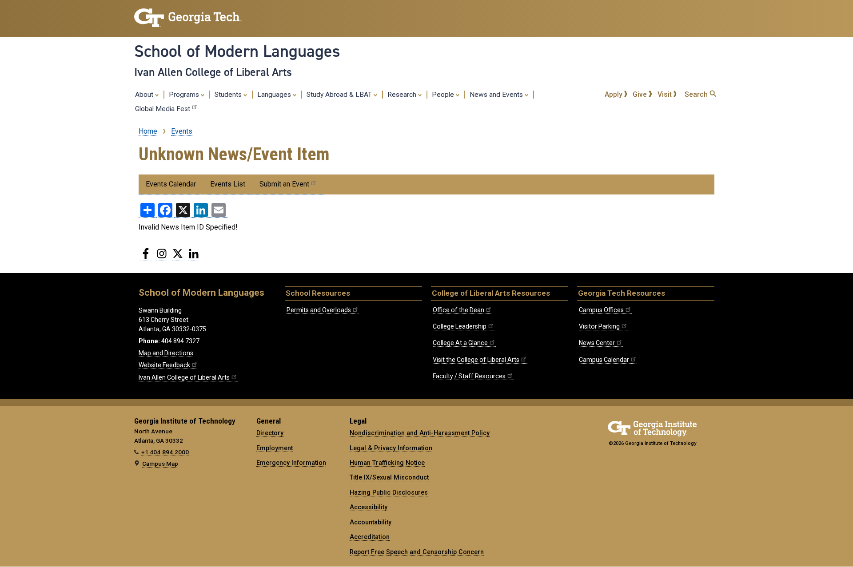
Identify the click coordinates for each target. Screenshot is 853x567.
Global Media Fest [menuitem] (162, 109)
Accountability (370, 522)
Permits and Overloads (319, 309)
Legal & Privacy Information (391, 448)
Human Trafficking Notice (387, 462)
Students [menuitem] (229, 95)
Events (181, 131)
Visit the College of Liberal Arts (476, 359)
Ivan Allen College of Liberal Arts (213, 71)
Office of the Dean (458, 309)
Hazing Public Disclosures (389, 492)
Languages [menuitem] (275, 95)
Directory (269, 432)
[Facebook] (145, 257)
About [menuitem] (145, 95)
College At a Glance (460, 342)
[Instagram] (161, 257)
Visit (666, 94)
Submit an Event (284, 184)
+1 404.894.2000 (165, 452)
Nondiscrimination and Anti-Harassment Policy (420, 432)
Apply (614, 94)
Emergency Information (291, 462)
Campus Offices (601, 309)
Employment (274, 448)
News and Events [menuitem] (497, 95)
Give (641, 94)
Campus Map (160, 463)
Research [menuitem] (402, 95)
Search (697, 94)
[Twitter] (177, 257)
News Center (597, 342)
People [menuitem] (444, 95)
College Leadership (459, 326)
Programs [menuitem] (185, 95)
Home (148, 131)
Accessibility (368, 507)
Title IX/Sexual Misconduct (389, 477)
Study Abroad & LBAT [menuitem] (340, 95)
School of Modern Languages (237, 51)
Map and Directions (166, 353)
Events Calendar (171, 184)
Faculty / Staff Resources (469, 376)
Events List (227, 184)
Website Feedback (164, 365)
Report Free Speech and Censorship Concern (417, 551)
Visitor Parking (599, 326)
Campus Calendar (604, 359)
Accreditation (370, 536)
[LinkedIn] (193, 257)
